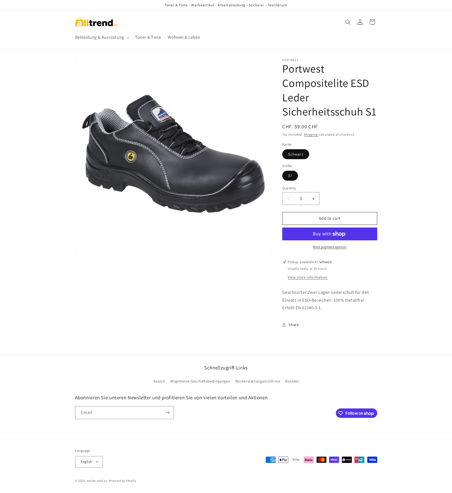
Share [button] (293, 324)
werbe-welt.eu (97, 481)
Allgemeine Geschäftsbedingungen (200, 381)
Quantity (289, 188)
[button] (102, 37)
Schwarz (295, 154)
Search (159, 381)
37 (290, 175)
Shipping (311, 134)
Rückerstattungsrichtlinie (257, 381)
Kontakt (292, 381)
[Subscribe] (167, 412)
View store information (307, 277)
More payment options (330, 247)
